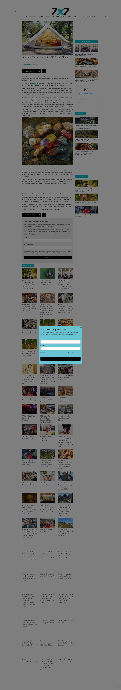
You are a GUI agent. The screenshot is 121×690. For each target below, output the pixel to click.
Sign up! (60, 359)
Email (41, 339)
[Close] (81, 327)
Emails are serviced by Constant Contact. (68, 354)
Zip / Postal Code (45, 345)
